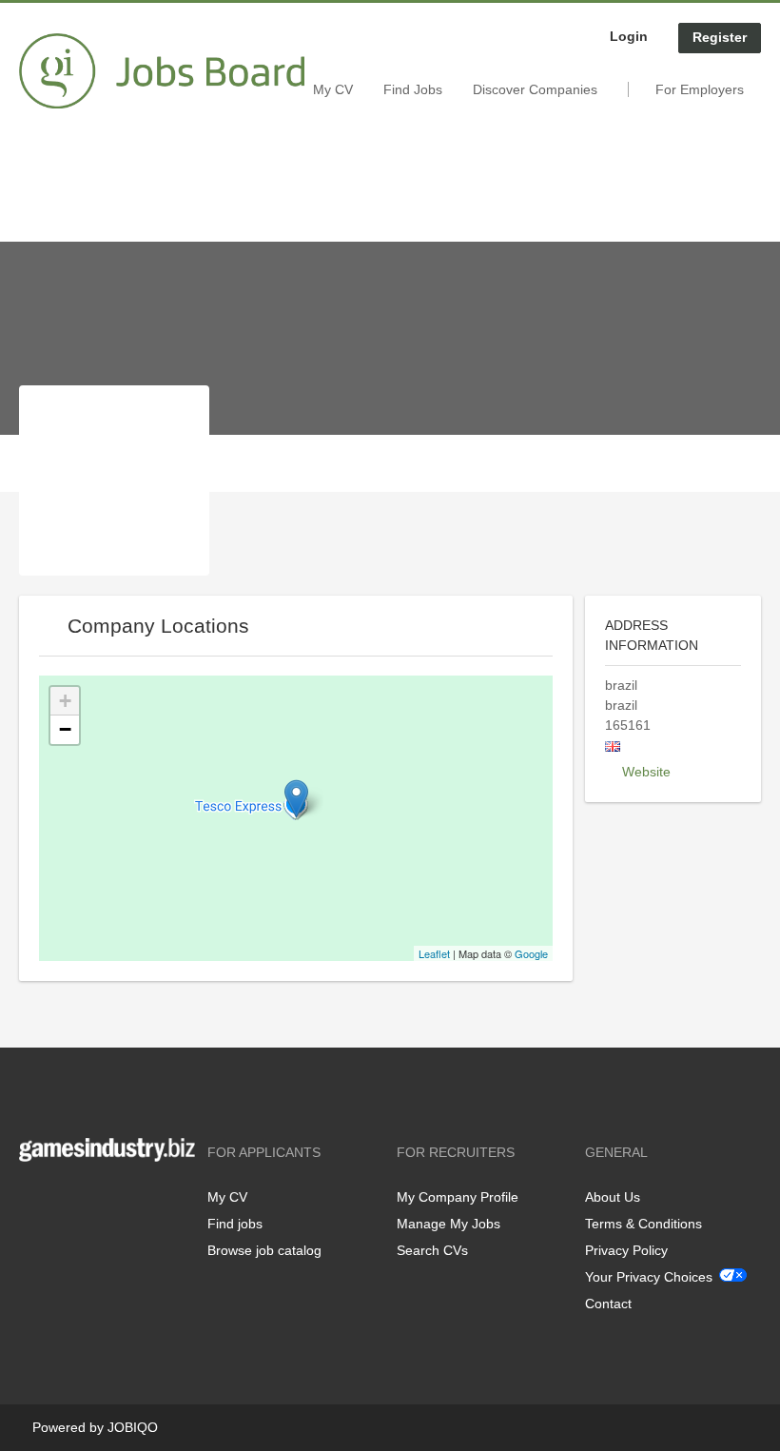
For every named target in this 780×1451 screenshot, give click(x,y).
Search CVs (432, 1250)
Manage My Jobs (448, 1223)
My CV (333, 89)
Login (629, 36)
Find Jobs (412, 89)
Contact (608, 1303)
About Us (612, 1197)
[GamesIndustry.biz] (161, 71)
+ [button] (65, 701)
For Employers (699, 89)
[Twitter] (64, 1201)
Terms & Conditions (643, 1223)
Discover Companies (535, 89)
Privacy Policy (626, 1250)
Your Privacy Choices (648, 1276)
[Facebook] (33, 1201)
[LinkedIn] (92, 1201)
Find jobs (235, 1223)
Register (719, 37)
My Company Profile (457, 1197)
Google (531, 953)
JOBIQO (132, 1427)
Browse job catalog (264, 1250)
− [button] (65, 729)
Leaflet (434, 953)
